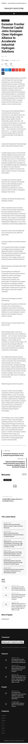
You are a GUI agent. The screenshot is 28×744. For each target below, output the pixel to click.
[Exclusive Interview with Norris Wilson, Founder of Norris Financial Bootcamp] (5, 589)
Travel (2, 732)
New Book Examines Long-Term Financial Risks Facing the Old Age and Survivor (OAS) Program (13, 564)
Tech (2, 727)
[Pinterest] (13, 69)
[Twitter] (6, 69)
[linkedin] (9, 69)
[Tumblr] (2, 73)
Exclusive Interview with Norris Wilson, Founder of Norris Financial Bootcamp (13, 527)
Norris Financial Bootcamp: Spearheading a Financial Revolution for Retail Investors (14, 536)
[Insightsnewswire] (14, 8)
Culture (3, 720)
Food (2, 725)
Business (3, 717)
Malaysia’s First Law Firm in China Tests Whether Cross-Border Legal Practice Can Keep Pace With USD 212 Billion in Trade (13, 546)
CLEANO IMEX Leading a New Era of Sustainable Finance (18, 706)
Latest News (5, 20)
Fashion (3, 722)
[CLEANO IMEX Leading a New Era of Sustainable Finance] (5, 705)
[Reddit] (20, 69)
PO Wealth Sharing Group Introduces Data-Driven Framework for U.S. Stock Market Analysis (14, 572)
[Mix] (23, 69)
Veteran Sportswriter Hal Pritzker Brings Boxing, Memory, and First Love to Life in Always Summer (13, 555)
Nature (3, 735)
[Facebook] (2, 69)
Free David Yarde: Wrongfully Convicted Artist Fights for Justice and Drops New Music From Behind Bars (12, 501)
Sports (3, 730)
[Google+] (16, 69)
